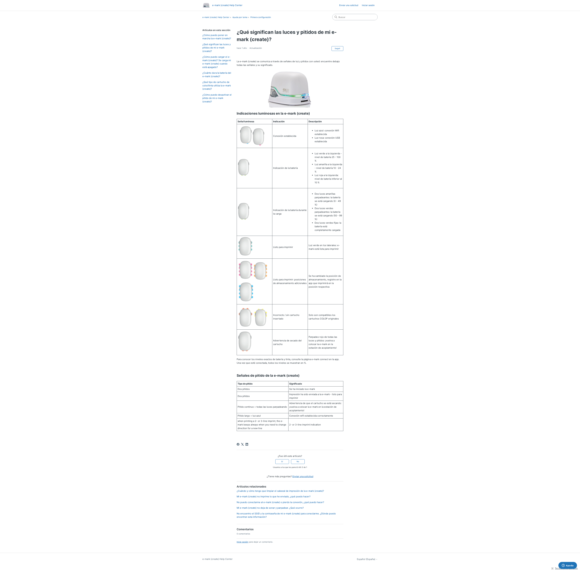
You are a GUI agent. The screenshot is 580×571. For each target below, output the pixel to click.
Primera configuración (260, 17)
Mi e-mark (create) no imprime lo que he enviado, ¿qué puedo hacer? (274, 496)
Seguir (337, 48)
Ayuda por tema (239, 17)
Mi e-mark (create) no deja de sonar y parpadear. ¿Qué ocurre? (270, 507)
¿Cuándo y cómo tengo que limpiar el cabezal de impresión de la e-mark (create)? (280, 490)
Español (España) (366, 559)
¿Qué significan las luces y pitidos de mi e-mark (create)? (216, 48)
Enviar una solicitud (348, 5)
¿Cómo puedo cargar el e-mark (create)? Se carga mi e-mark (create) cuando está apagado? (216, 62)
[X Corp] (242, 444)
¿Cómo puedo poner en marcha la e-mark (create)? (216, 37)
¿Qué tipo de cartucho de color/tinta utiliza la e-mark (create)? (216, 85)
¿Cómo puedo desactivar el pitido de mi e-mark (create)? (217, 98)
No (298, 461)
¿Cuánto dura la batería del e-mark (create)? (216, 74)
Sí (282, 461)
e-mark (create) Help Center (215, 17)
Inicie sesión (242, 542)
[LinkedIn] (246, 444)
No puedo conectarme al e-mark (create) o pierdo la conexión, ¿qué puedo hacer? (280, 502)
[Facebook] (238, 444)
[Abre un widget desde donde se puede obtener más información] (567, 565)
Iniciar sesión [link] (368, 5)
